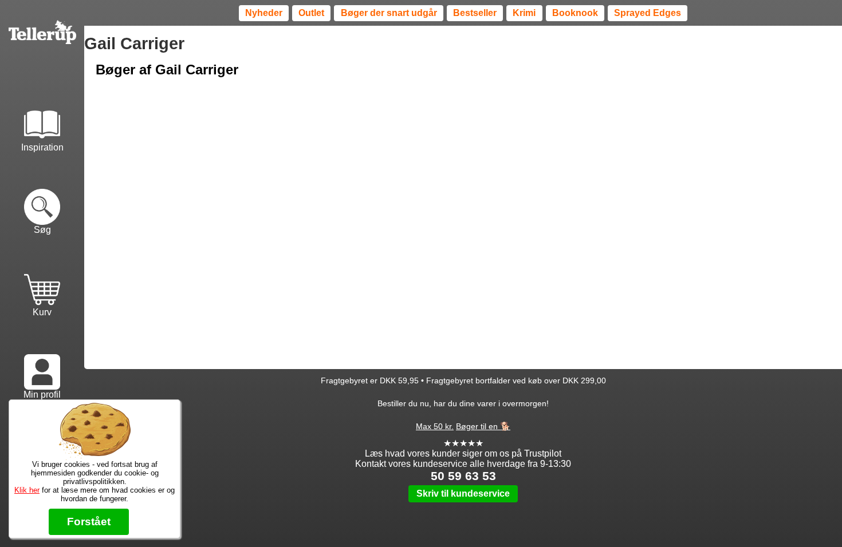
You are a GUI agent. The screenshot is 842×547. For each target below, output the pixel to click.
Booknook (575, 13)
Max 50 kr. (435, 426)
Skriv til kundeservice (463, 493)
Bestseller (475, 13)
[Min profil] (42, 360)
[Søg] (42, 195)
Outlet (311, 13)
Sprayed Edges (647, 13)
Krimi (524, 13)
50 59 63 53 (463, 475)
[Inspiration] (42, 112)
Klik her (27, 490)
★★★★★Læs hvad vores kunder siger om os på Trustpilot (463, 448)
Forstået (89, 522)
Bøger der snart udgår (389, 13)
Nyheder (263, 13)
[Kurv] (42, 277)
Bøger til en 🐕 (483, 426)
